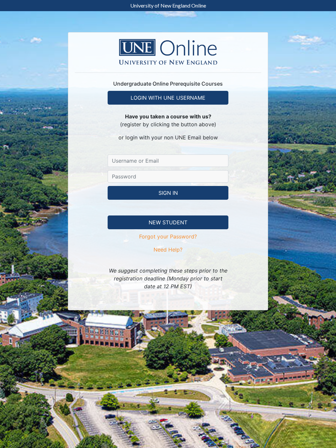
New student (168, 222)
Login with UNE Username (168, 97)
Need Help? (168, 249)
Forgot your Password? (168, 236)
